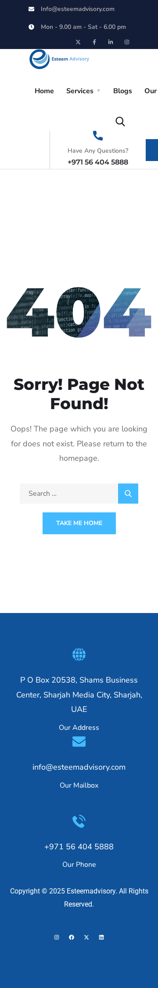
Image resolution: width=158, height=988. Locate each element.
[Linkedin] (101, 937)
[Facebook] (71, 937)
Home (44, 91)
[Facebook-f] (94, 42)
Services (79, 91)
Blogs (122, 91)
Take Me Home (79, 523)
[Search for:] (79, 493)
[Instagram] (126, 42)
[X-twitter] (78, 42)
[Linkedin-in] (110, 42)
